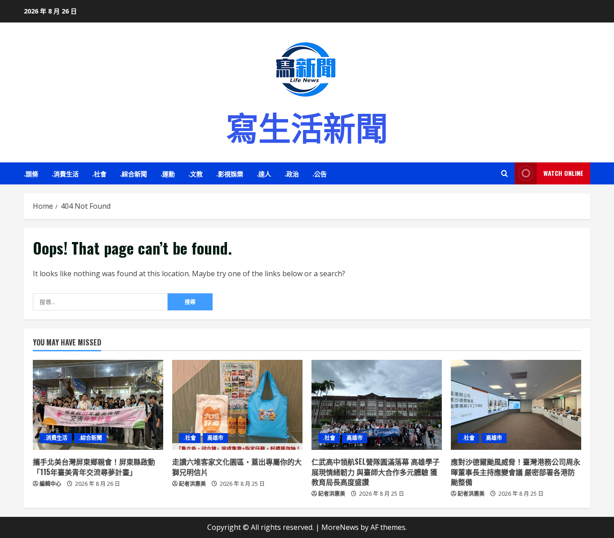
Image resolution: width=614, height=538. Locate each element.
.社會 (99, 173)
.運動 (167, 173)
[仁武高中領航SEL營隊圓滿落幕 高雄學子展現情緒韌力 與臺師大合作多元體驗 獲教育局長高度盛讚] (376, 405)
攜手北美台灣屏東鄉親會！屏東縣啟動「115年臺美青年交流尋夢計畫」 (94, 466)
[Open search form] (504, 173)
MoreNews (340, 527)
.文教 (195, 173)
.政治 (292, 173)
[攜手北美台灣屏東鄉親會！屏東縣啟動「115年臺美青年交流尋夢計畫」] (98, 405)
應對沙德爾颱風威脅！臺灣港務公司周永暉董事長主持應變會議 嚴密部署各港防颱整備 (515, 471)
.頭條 (31, 173)
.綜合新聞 (133, 173)
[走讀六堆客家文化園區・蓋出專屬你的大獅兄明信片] (237, 405)
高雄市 (215, 438)
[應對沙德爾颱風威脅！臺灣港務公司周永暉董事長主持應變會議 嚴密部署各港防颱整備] (516, 405)
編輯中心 (50, 484)
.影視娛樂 (229, 173)
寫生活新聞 (307, 126)
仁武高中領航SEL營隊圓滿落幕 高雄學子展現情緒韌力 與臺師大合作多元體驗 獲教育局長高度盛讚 (375, 471)
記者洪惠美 (192, 484)
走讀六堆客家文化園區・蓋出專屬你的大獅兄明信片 (237, 466)
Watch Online (563, 173)
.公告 (319, 173)
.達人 (264, 173)
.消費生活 (65, 173)
